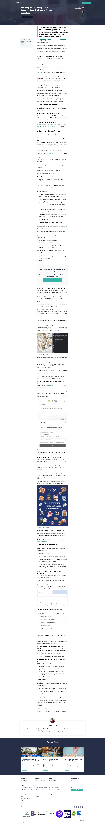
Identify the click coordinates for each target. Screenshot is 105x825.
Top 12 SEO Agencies (53, 783)
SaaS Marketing (38, 794)
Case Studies (23, 796)
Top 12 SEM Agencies (53, 780)
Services (45, 3)
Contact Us (77, 3)
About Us (71, 3)
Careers (72, 785)
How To (58, 3)
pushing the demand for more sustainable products (49, 126)
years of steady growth (45, 39)
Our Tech (72, 783)
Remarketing (37, 791)
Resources (65, 3)
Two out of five (40, 72)
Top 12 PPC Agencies (53, 782)
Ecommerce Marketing (26, 791)
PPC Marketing (24, 780)
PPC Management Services (40, 780)
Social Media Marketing (39, 785)
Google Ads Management (26, 783)
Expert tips (23, 44)
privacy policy (47, 820)
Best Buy (64, 98)
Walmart (54, 98)
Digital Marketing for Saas (26, 787)
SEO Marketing (24, 782)
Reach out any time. (42, 708)
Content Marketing (39, 783)
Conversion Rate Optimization (41, 787)
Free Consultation (86, 3)
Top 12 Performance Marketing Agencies (57, 785)
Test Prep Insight (50, 153)
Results (40, 3)
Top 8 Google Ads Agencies (54, 787)
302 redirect (45, 483)
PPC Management (25, 785)
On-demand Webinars (25, 798)
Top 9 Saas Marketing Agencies (55, 794)
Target (58, 98)
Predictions (23, 45)
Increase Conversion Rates (26, 794)
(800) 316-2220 (25, 806)
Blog (22, 800)
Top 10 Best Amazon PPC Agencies (56, 789)
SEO (36, 782)
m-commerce (57, 383)
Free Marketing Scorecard (77, 789)
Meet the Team (74, 782)
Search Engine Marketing (26, 789)
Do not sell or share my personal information (27, 822)
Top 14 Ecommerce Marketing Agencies (57, 791)
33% (51, 365)
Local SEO (37, 796)
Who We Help (52, 3)
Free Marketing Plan (52, 280)
